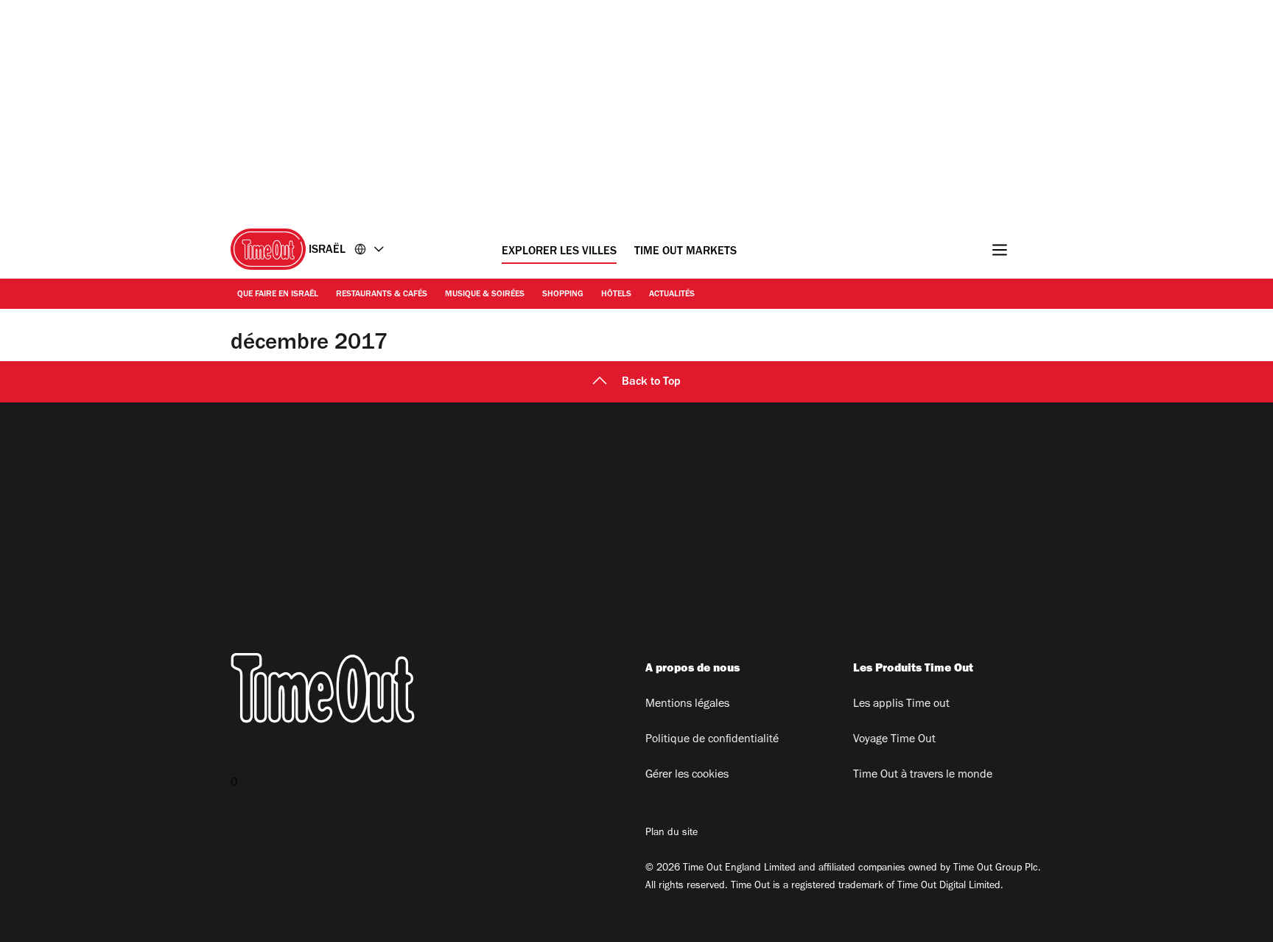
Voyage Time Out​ (894, 740)
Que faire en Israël (277, 294)
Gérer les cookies (687, 775)
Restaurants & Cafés (381, 294)
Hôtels (616, 294)
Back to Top (651, 382)
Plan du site (671, 833)
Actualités (672, 294)
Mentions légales (687, 705)
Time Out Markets (685, 252)
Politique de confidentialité (712, 740)
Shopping (562, 294)
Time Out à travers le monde (922, 775)
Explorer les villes (559, 252)
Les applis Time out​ (901, 705)
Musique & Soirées (485, 294)
